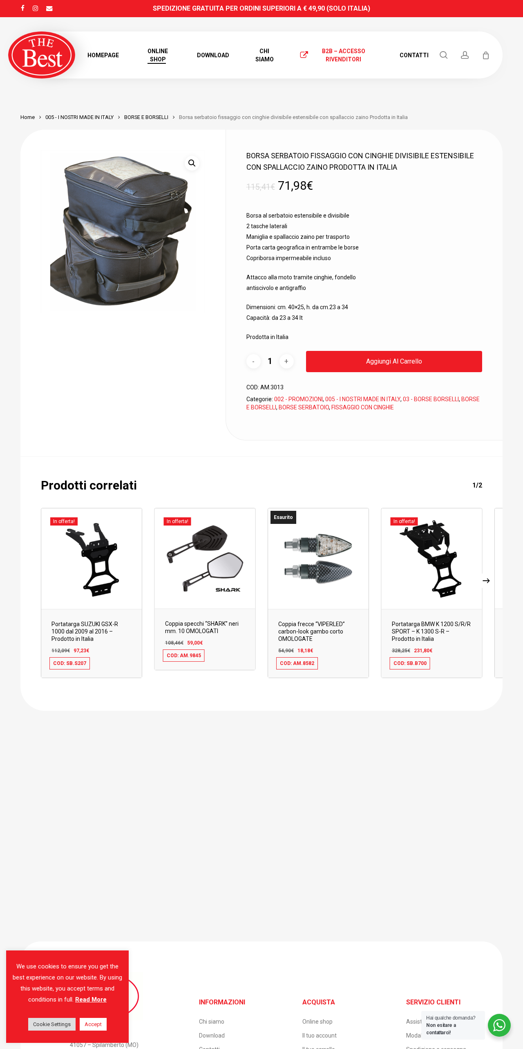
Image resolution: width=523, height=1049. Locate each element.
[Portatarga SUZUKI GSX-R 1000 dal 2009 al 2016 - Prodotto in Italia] (91, 558)
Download (212, 1035)
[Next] (486, 581)
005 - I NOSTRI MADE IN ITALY (79, 117)
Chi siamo (211, 1021)
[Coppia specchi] (205, 558)
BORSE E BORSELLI (146, 117)
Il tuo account (319, 1035)
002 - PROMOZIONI (298, 399)
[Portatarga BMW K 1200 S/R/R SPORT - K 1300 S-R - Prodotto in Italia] (432, 558)
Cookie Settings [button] (52, 1024)
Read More (91, 999)
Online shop (317, 1021)
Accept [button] (93, 1024)
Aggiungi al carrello (394, 361)
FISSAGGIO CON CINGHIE (362, 407)
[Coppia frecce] (318, 558)
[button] (192, 163)
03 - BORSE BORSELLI (431, 399)
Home (27, 117)
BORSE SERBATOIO (304, 407)
